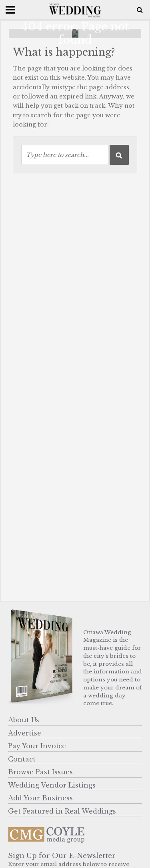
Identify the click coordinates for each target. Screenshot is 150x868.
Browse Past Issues (40, 772)
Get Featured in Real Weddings (62, 811)
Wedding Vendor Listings (52, 785)
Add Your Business (40, 798)
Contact (22, 759)
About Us (23, 720)
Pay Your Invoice (37, 746)
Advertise (24, 733)
